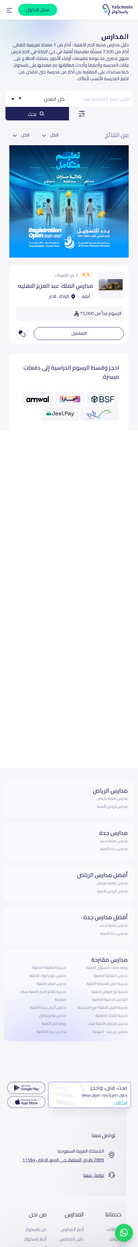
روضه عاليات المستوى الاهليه (107, 967)
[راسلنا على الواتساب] (124, 1233)
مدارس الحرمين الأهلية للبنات (107, 1023)
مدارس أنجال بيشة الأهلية (48, 1007)
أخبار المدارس (72, 1229)
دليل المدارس (71, 1239)
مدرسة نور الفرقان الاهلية (109, 991)
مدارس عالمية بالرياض (112, 798)
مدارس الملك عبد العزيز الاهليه (55, 286)
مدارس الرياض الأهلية (112, 806)
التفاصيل (79, 333)
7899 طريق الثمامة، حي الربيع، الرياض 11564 (63, 1160)
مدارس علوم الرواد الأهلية (48, 975)
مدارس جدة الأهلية (114, 849)
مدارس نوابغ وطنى (52, 1015)
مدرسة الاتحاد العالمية (112, 1015)
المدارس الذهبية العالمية (110, 999)
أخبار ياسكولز (35, 1239)
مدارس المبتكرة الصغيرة (111, 975)
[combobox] (37, 99)
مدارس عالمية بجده (114, 841)
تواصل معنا (93, 1175)
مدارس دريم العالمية (51, 1031)
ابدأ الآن (120, 1102)
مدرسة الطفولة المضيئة (49, 967)
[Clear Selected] (20, 98)
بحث (33, 114)
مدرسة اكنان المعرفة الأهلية (107, 983)
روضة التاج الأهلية (54, 1023)
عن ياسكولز (36, 1229)
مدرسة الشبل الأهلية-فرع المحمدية (103, 1007)
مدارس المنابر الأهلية (51, 983)
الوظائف (113, 1229)
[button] (9, 10)
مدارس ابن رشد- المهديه (110, 1031)
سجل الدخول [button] (37, 9)
